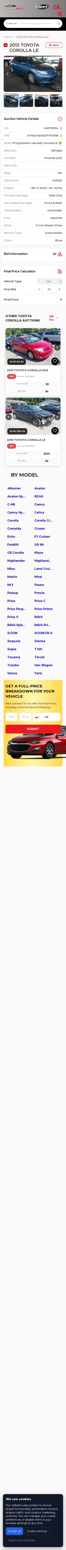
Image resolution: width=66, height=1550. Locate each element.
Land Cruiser (43, 568)
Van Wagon (43, 665)
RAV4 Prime (43, 625)
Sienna (39, 641)
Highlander (16, 560)
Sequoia (13, 641)
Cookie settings (37, 1531)
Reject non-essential (21, 1540)
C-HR (11, 504)
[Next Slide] (58, 74)
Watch (55, 45)
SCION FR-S (43, 633)
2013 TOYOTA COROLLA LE (33, 36)
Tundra (13, 665)
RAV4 (38, 617)
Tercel (39, 657)
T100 (38, 649)
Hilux (11, 568)
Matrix (12, 577)
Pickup (12, 593)
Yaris (38, 673)
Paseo (39, 585)
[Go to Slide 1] (11, 100)
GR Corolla (15, 552)
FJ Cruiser (42, 536)
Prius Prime (43, 609)
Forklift (13, 544)
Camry (39, 504)
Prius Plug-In (16, 609)
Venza (12, 673)
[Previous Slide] (7, 74)
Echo (11, 536)
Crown (39, 528)
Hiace (38, 552)
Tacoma (13, 657)
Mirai (38, 577)
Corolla (13, 520)
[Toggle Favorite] (55, 361)
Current (10, 23)
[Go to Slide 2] (26, 100)
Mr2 (10, 585)
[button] (33, 74)
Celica (39, 512)
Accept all (14, 1531)
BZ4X (38, 496)
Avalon (39, 488)
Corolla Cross (43, 520)
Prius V (12, 617)
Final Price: (11, 299)
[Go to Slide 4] (56, 100)
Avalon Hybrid (16, 496)
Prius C (39, 601)
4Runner (14, 488)
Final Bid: (10, 289)
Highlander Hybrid (43, 560)
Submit (33, 729)
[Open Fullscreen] (58, 88)
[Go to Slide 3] (41, 100)
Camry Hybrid (16, 512)
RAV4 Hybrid (16, 625)
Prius (11, 601)
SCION (12, 633)
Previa (39, 593)
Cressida (14, 528)
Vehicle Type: (13, 281)
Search (8, 36)
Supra (11, 649)
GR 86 (39, 544)
